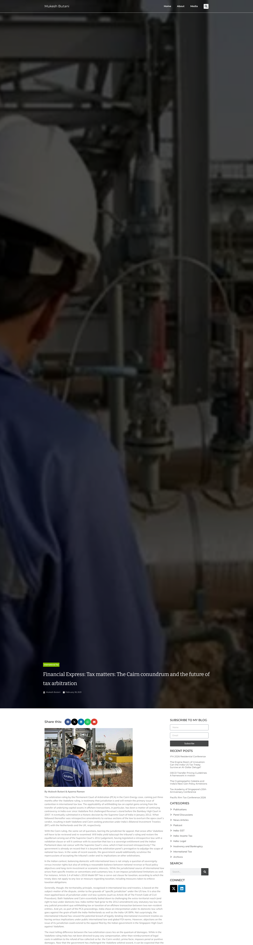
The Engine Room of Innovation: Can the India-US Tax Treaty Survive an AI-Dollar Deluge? (187, 765)
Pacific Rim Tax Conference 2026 (188, 797)
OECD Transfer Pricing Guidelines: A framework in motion (188, 774)
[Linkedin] (181, 888)
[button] (206, 6)
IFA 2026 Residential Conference (188, 756)
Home (167, 6)
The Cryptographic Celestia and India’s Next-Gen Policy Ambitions (188, 782)
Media (194, 6)
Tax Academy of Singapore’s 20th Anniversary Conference (188, 790)
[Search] (204, 871)
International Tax (51, 665)
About (180, 6)
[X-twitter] (173, 888)
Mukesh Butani (57, 6)
